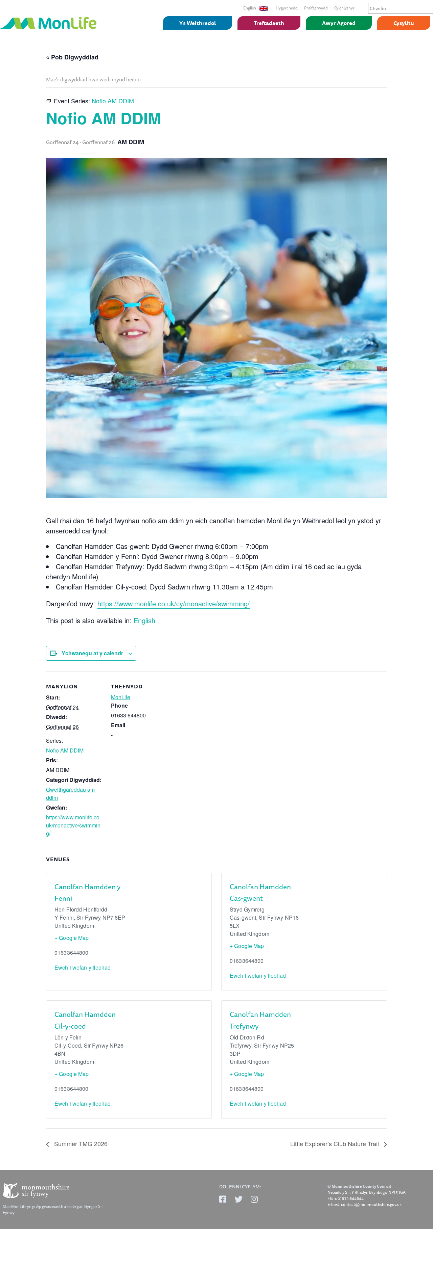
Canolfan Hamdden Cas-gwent (260, 892)
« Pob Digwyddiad (72, 57)
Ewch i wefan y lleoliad (82, 967)
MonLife (120, 697)
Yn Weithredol (197, 23)
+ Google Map (71, 938)
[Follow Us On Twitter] (238, 1199)
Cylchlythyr (344, 8)
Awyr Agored (339, 23)
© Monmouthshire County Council (359, 1186)
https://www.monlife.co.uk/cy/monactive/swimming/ (173, 603)
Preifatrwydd (316, 8)
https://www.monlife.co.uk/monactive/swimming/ (73, 825)
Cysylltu (403, 23)
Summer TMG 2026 (80, 1143)
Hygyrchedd (287, 8)
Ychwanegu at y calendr (92, 653)
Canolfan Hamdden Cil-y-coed (85, 1020)
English (250, 8)
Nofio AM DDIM (65, 750)
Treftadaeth (269, 23)
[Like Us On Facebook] (222, 1199)
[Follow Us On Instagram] (254, 1199)
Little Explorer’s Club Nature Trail (335, 1143)
